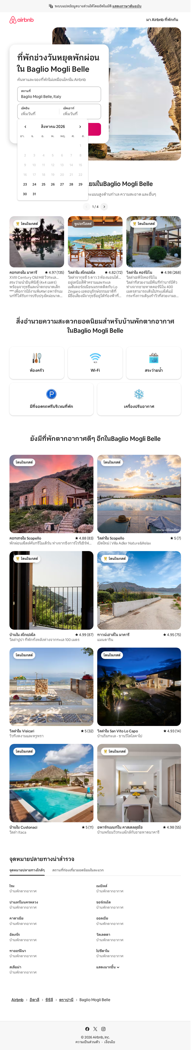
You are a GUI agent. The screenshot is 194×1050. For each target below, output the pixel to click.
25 (43, 184)
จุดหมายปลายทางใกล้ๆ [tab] (27, 870)
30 (25, 194)
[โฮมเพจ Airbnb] (21, 19)
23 (25, 184)
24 (34, 184)
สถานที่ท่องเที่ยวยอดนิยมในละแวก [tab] (78, 870)
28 (71, 184)
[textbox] (38, 114)
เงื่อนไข (109, 1042)
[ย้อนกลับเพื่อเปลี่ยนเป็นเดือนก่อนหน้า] (25, 126)
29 (80, 184)
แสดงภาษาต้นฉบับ (126, 6)
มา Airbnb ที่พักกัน (162, 19)
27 (62, 184)
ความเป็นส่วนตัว (87, 1042)
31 (34, 194)
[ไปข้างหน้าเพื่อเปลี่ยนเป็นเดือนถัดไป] (80, 126)
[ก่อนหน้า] (86, 207)
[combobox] (59, 97)
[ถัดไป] (104, 207)
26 (53, 184)
